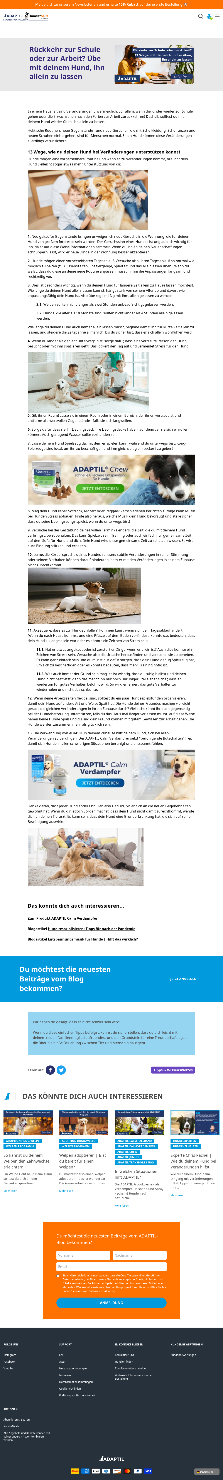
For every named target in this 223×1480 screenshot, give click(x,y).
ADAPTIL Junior (128, 1157)
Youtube (8, 1368)
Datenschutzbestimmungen (76, 1382)
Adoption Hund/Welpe (22, 1141)
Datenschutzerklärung (101, 1291)
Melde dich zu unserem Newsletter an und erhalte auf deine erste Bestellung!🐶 (111, 4)
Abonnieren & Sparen (16, 1419)
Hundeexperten (184, 1141)
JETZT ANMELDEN (183, 979)
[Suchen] (200, 16)
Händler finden (124, 1362)
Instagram (9, 1355)
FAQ (61, 1355)
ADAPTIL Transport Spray (135, 1162)
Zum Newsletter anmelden (131, 1368)
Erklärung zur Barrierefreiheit (77, 1395)
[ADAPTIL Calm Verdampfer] (111, 775)
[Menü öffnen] (217, 16)
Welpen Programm (20, 1146)
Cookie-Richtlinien (70, 1389)
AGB (62, 1362)
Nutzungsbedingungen (73, 1368)
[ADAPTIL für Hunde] (111, 1460)
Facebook (9, 1362)
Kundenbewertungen (183, 1355)
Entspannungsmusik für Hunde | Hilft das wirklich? (93, 939)
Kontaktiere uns (124, 1355)
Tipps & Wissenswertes (173, 1070)
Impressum (66, 1375)
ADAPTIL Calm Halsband (134, 1141)
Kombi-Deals (11, 1426)
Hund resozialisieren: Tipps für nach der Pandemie (91, 928)
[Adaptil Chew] (111, 480)
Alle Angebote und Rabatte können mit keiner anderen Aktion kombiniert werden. (26, 1436)
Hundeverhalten (185, 1146)
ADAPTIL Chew (127, 1152)
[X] (61, 1070)
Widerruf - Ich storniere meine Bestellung (133, 1377)
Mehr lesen (10, 1191)
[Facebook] (50, 1070)
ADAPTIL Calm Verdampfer (107, 738)
